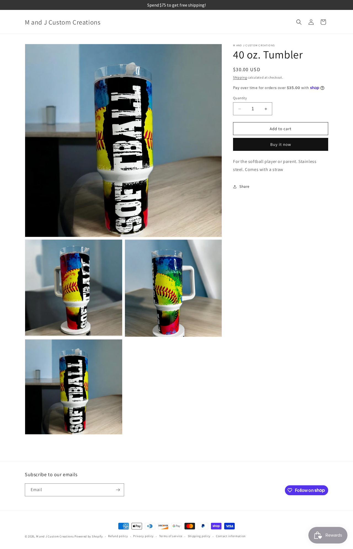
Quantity (240, 98)
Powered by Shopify (88, 536)
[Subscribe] (118, 489)
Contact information (231, 536)
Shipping (240, 77)
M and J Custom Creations (55, 536)
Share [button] (244, 186)
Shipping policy (199, 536)
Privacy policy (143, 536)
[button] (299, 22)
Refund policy (118, 536)
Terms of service (170, 536)
